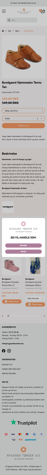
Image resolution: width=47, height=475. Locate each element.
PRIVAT (23, 251)
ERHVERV (23, 245)
